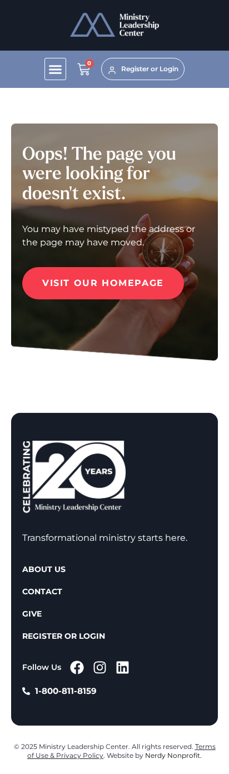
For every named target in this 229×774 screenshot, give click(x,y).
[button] (55, 69)
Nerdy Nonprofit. (173, 755)
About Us (44, 569)
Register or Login (63, 636)
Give (32, 614)
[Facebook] (77, 667)
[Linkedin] (123, 667)
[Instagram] (100, 667)
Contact (42, 591)
